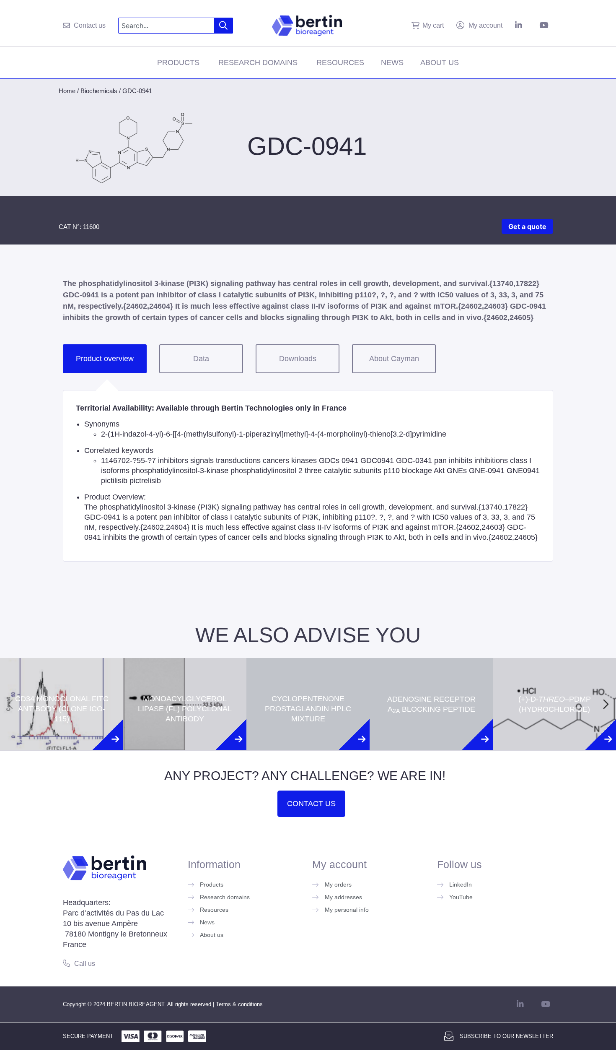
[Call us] (66, 963)
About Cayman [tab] (394, 358)
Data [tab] (201, 358)
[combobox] (166, 26)
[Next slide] (606, 704)
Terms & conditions (239, 1004)
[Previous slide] (10, 704)
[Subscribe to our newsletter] (448, 1036)
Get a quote (527, 226)
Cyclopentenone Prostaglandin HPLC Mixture (308, 673)
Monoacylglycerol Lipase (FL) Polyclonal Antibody (185, 673)
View (61, 747)
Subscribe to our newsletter (506, 1036)
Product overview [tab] (105, 358)
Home (67, 90)
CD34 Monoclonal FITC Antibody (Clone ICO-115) (62, 673)
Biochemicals (98, 90)
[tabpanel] (308, 476)
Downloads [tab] (297, 358)
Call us (84, 963)
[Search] (223, 26)
